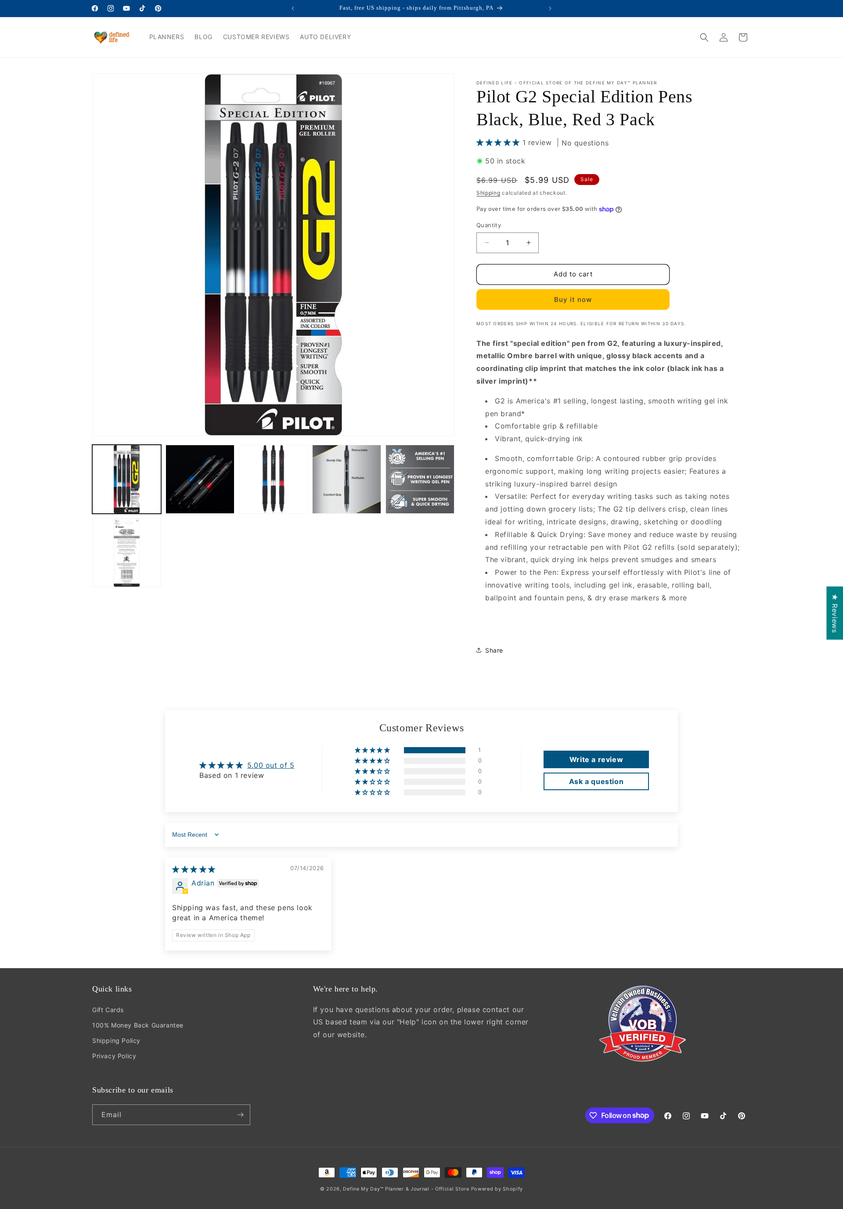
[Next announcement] (550, 8)
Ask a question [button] (596, 781)
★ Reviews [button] (834, 612)
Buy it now (573, 299)
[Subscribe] (240, 1114)
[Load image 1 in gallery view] (126, 479)
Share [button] (494, 650)
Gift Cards (108, 1009)
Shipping (488, 192)
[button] (704, 37)
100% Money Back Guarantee (138, 1025)
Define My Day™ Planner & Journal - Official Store (406, 1189)
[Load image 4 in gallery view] (346, 479)
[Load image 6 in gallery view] (126, 552)
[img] (194, 869)
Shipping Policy (116, 1040)
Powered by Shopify (497, 1189)
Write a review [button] (596, 759)
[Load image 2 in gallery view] (200, 479)
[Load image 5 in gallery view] (419, 479)
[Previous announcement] (293, 8)
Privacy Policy (114, 1056)
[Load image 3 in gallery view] (273, 479)
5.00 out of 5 (271, 765)
